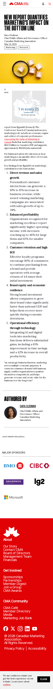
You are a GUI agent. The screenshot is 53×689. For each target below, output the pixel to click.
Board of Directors (16, 553)
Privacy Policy (14, 648)
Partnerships (12, 580)
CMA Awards (12, 590)
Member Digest (14, 584)
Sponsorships (13, 577)
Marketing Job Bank (17, 618)
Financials (10, 560)
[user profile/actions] (43, 4)
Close (43, 679)
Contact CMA (13, 549)
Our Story (10, 546)
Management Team (17, 556)
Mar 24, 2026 (10, 44)
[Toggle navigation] (49, 4)
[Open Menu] (4, 3)
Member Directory (16, 611)
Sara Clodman (28, 406)
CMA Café (10, 608)
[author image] (10, 412)
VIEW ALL (22, 437)
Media (7, 614)
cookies (6, 684)
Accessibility (37, 648)
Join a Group (12, 587)
